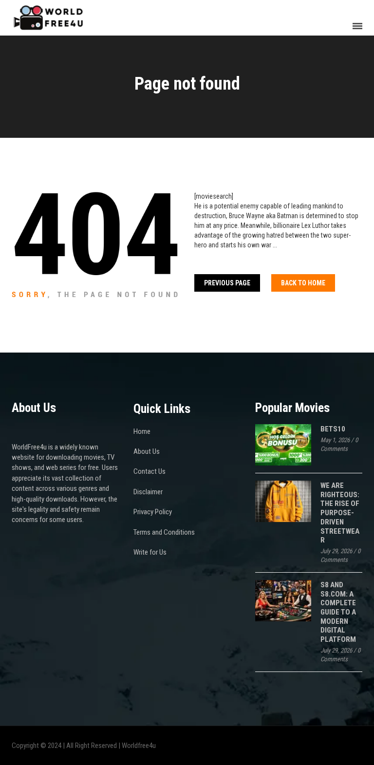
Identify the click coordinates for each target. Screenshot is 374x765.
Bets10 (332, 429)
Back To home (303, 283)
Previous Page (227, 283)
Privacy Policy (152, 511)
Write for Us (150, 552)
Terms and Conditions (164, 532)
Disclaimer (148, 491)
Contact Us (149, 471)
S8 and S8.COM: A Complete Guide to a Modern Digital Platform (338, 612)
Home (141, 431)
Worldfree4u (139, 745)
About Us (146, 451)
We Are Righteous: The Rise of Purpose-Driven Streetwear (339, 512)
